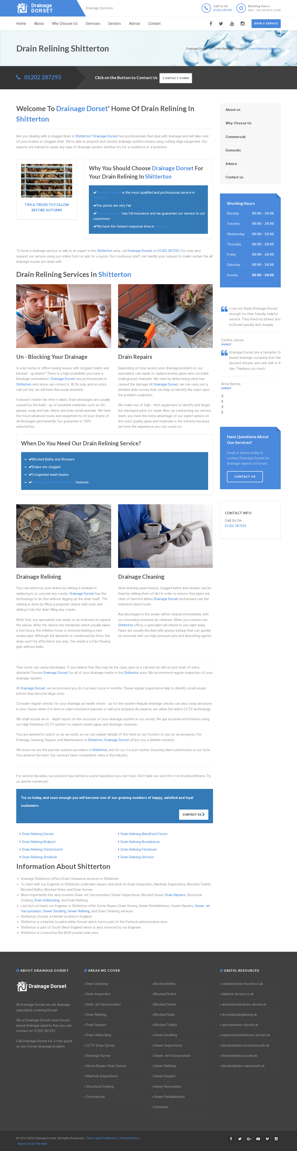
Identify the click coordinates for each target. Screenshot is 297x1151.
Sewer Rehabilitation (169, 1097)
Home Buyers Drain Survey (106, 1066)
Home (21, 23)
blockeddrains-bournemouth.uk (245, 1045)
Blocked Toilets (165, 1025)
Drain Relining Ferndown (139, 849)
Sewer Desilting (54, 911)
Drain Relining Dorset (38, 834)
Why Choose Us (64, 23)
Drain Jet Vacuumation (103, 1004)
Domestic (233, 150)
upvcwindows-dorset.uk (240, 1025)
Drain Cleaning (97, 984)
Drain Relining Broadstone (140, 842)
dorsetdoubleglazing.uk (239, 1015)
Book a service (266, 23)
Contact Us (192, 814)
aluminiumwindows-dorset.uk (244, 1004)
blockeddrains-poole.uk (239, 1056)
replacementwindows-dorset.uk (246, 1035)
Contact (154, 23)
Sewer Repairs (165, 1076)
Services (93, 23)
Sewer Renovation (167, 1086)
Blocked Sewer (165, 1004)
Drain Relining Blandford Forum (144, 834)
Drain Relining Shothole (39, 857)
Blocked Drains (165, 994)
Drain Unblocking (46, 900)
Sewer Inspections (168, 1045)
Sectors (114, 23)
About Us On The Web (32, 1143)
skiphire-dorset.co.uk (238, 994)
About (39, 23)
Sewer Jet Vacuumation (172, 1056)
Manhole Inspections (102, 1076)
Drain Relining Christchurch (42, 849)
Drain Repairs (175, 895)
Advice (134, 23)
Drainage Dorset (47, 986)
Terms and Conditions (101, 1138)
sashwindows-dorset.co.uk (242, 984)
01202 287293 (222, 10)
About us (233, 110)
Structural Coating (100, 1086)
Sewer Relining (79, 911)
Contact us (234, 177)
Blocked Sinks (164, 1015)
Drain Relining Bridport (38, 842)
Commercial (235, 137)
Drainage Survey (98, 1056)
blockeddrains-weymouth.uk (243, 1066)
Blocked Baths (165, 984)
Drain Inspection (98, 994)
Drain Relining (96, 1015)
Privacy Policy (128, 1138)
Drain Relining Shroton (137, 857)
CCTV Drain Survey (100, 1045)
